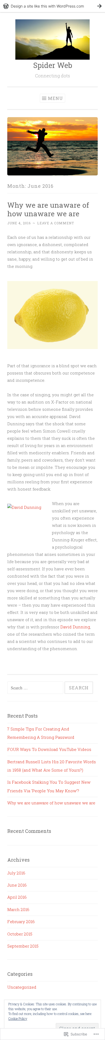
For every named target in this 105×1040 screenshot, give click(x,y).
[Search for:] (35, 687)
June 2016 (17, 885)
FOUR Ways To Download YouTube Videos (49, 749)
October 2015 (19, 934)
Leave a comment (55, 223)
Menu (55, 98)
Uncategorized (21, 987)
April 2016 (17, 897)
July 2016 (16, 873)
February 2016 (21, 921)
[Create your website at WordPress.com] (52, 6)
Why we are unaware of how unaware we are (48, 209)
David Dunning (75, 626)
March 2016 (18, 909)
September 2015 (22, 946)
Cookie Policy (17, 1018)
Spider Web (52, 65)
